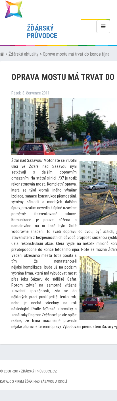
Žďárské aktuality (24, 54)
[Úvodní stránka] (2, 54)
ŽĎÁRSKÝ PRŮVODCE (42, 32)
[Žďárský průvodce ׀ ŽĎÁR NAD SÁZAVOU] (13, 9)
